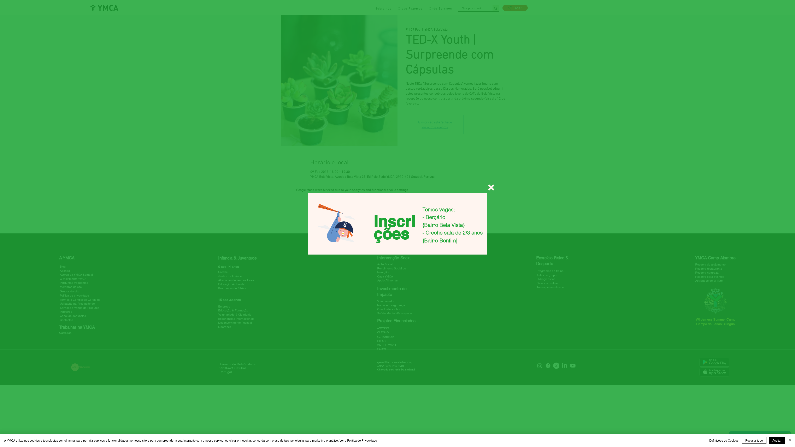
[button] (491, 187)
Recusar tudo (754, 440)
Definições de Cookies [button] (723, 440)
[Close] (790, 440)
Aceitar (777, 440)
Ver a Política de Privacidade (358, 440)
